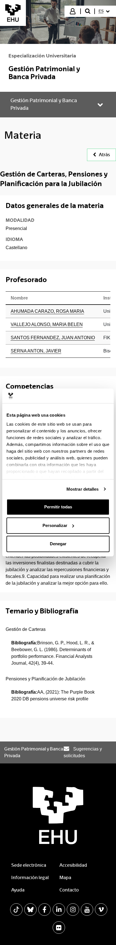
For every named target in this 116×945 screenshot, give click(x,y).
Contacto (69, 890)
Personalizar (55, 525)
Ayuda (17, 890)
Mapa (65, 877)
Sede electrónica (28, 865)
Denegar (58, 543)
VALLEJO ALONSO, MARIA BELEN (47, 324)
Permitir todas (58, 506)
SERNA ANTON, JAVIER (36, 350)
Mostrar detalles (82, 489)
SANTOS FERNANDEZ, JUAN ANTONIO (53, 337)
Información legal (30, 877)
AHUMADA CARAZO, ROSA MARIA (47, 311)
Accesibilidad (73, 865)
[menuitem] (105, 11)
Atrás (104, 154)
